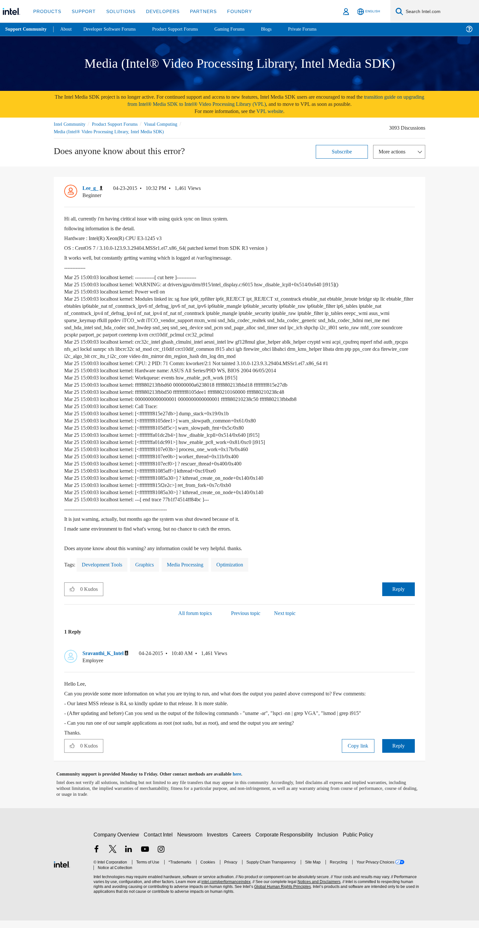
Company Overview (116, 842)
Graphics (151, 572)
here (242, 781)
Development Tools (105, 572)
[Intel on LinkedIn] (128, 857)
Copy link (358, 753)
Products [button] (46, 11)
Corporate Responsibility (285, 842)
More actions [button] (394, 151)
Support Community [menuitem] (26, 29)
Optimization (243, 572)
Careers (243, 842)
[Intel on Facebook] (96, 857)
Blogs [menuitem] (279, 29)
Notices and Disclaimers (317, 889)
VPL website (274, 111)
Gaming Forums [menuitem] (241, 29)
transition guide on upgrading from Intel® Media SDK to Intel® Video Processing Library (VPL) (260, 100)
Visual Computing (170, 124)
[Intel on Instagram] (161, 857)
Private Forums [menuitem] (316, 29)
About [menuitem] (68, 29)
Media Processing (194, 572)
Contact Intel (159, 842)
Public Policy (359, 842)
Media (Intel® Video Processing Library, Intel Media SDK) (110, 131)
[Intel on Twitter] (112, 857)
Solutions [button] (118, 11)
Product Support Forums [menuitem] (184, 29)
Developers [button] (158, 11)
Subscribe (342, 151)
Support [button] (82, 11)
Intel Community (71, 124)
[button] (412, 189)
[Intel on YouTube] (145, 857)
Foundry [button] (232, 11)
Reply (398, 596)
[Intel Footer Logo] (62, 871)
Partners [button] (196, 11)
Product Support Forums (120, 124)
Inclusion (329, 842)
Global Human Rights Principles (280, 894)
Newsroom (191, 842)
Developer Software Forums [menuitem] (114, 29)
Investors (218, 842)
